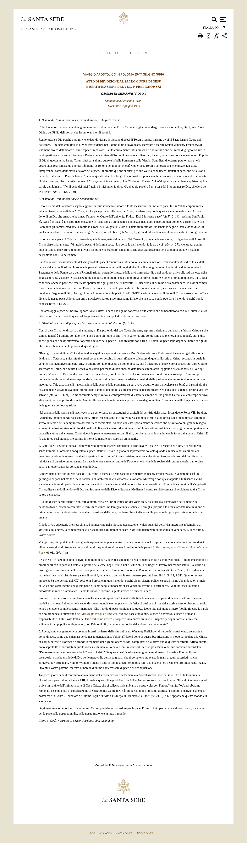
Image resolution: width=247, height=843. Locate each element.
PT (146, 53)
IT (131, 53)
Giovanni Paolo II (37, 29)
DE (101, 53)
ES (117, 53)
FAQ (92, 832)
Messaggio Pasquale (101, 613)
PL (138, 53)
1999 (73, 29)
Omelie (62, 29)
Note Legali (105, 832)
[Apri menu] (222, 19)
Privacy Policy (144, 832)
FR (124, 53)
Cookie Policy (124, 832)
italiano (212, 28)
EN (109, 53)
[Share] (225, 36)
